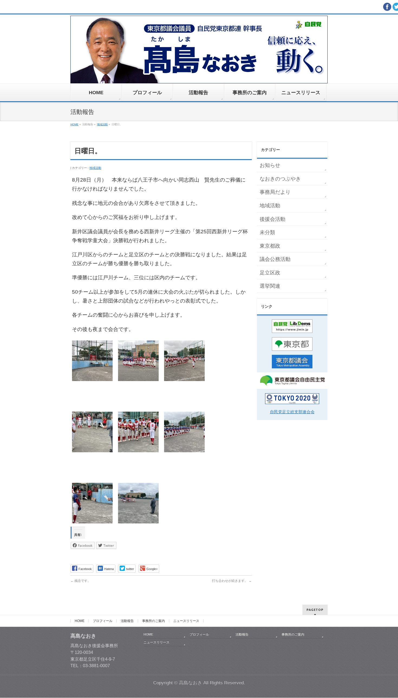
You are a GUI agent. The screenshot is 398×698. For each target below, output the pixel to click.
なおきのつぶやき (280, 179)
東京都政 (270, 246)
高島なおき (190, 682)
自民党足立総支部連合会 (292, 411)
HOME (79, 620)
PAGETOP (315, 609)
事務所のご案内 (153, 620)
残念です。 (80, 581)
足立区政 (270, 273)
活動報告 (127, 620)
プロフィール (102, 620)
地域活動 (95, 167)
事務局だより (275, 192)
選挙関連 (270, 286)
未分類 (267, 232)
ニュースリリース (186, 620)
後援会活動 (272, 219)
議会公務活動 (275, 259)
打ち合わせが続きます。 (232, 581)
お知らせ (270, 165)
